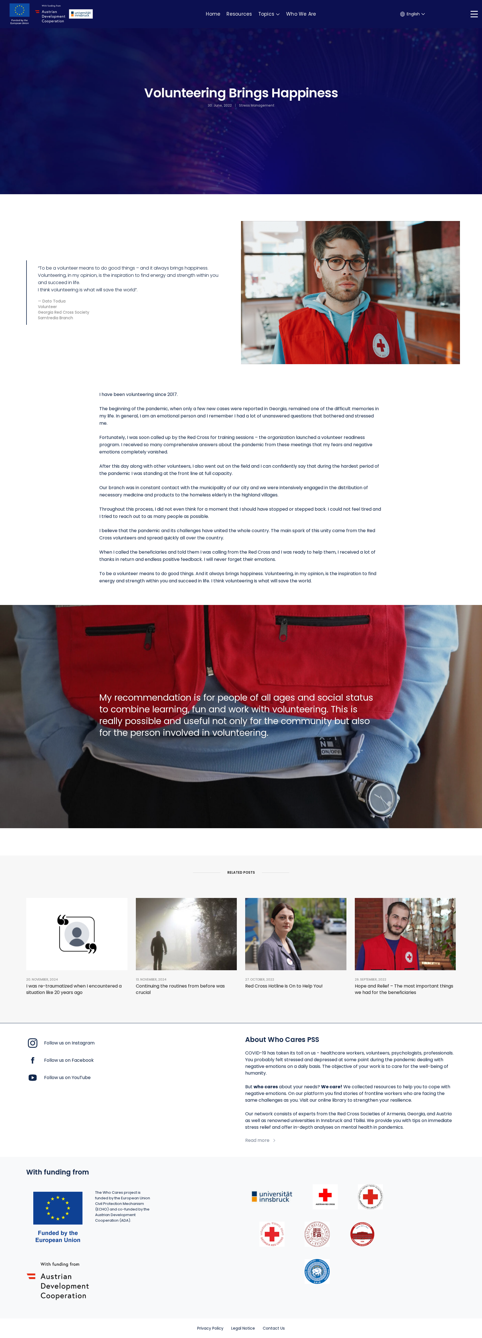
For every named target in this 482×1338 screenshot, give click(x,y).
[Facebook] (32, 1060)
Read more (257, 1140)
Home (213, 14)
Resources (239, 14)
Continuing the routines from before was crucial (180, 989)
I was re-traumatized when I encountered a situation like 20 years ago (74, 989)
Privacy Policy (210, 1328)
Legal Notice (243, 1328)
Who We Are (301, 14)
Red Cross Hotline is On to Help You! (284, 986)
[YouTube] (32, 1077)
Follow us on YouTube (67, 1077)
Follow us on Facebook (69, 1060)
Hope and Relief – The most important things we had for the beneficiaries (404, 989)
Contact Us (274, 1328)
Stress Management (256, 105)
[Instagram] (32, 1042)
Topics (266, 14)
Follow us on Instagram (69, 1043)
